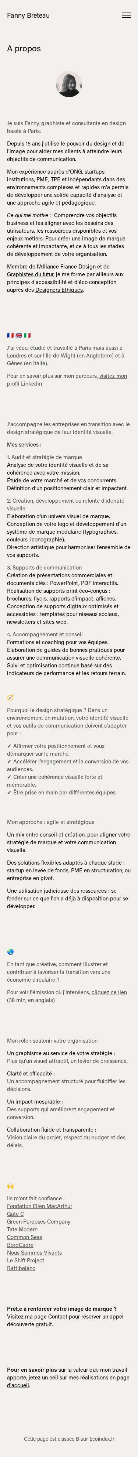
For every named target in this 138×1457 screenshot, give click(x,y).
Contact (57, 1316)
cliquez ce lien (109, 992)
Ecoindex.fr (101, 1438)
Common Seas (24, 1237)
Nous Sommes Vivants (34, 1252)
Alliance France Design (67, 266)
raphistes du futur (30, 274)
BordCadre (20, 1244)
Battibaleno (21, 1268)
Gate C (15, 1213)
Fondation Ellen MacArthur (39, 1206)
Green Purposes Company (38, 1221)
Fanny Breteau (28, 15)
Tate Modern (22, 1229)
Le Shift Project (25, 1260)
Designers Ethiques (59, 289)
